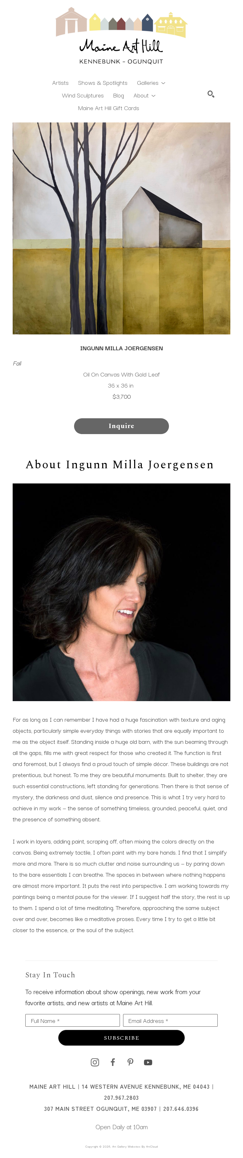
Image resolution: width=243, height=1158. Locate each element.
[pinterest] (130, 1062)
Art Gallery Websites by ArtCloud (135, 1146)
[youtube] (148, 1062)
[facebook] (113, 1062)
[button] (151, 82)
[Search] (211, 93)
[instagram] (95, 1062)
